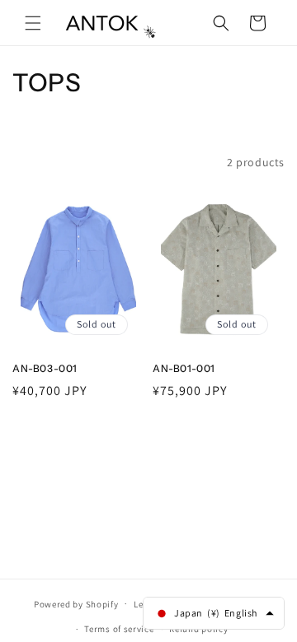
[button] (33, 23)
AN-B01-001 (184, 368)
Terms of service (118, 629)
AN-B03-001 (45, 368)
